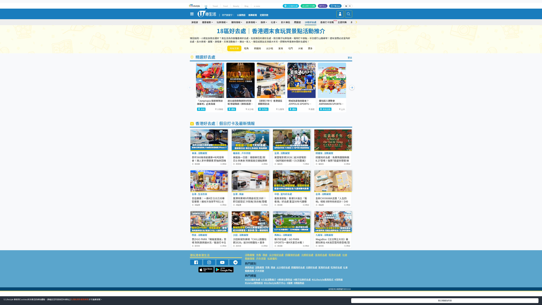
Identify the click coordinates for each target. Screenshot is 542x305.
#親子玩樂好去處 (302, 279)
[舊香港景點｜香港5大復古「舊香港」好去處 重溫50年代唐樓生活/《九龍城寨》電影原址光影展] (291, 180)
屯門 (290, 48)
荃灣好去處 (321, 255)
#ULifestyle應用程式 (322, 279)
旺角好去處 (335, 255)
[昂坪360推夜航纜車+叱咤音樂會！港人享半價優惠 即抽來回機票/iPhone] (209, 140)
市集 (258, 255)
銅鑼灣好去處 (292, 255)
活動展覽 (249, 255)
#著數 (290, 283)
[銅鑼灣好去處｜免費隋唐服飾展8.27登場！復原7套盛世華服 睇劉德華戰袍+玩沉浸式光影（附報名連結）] (333, 140)
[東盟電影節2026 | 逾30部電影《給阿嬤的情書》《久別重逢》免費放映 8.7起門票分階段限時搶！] (291, 140)
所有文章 (234, 48)
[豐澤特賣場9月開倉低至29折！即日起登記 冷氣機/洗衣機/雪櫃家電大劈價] (250, 180)
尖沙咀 (269, 48)
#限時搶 (339, 279)
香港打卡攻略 (327, 22)
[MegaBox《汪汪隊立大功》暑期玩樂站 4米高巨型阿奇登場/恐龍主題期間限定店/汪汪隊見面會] (333, 221)
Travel (215, 6)
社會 (344, 255)
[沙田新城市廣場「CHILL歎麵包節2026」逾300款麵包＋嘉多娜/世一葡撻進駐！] (250, 221)
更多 (310, 48)
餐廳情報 (249, 258)
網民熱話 (249, 267)
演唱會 (194, 22)
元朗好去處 (307, 255)
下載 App (336, 6)
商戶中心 (322, 6)
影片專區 (285, 22)
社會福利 (272, 258)
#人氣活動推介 (268, 279)
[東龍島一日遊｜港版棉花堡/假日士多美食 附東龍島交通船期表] (250, 140)
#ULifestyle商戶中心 (275, 283)
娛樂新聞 (252, 15)
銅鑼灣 (257, 48)
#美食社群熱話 (284, 279)
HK (206, 6)
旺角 (246, 48)
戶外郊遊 (261, 258)
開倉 (265, 255)
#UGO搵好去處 (252, 279)
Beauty (236, 6)
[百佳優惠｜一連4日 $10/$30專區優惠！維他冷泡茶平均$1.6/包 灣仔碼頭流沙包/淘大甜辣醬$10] (209, 180)
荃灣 (280, 48)
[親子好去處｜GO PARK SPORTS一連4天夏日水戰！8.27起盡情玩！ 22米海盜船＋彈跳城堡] (291, 221)
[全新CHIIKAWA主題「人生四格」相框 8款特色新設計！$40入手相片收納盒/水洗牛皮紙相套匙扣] (333, 180)
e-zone (257, 6)
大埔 (300, 48)
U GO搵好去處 (292, 6)
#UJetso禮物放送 (254, 283)
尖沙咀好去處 (276, 255)
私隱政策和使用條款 (80, 299)
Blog (246, 6)
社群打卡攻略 (310, 6)
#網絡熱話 (299, 283)
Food (225, 6)
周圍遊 (297, 22)
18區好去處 (310, 22)
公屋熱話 (241, 15)
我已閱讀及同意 (445, 300)
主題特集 (342, 22)
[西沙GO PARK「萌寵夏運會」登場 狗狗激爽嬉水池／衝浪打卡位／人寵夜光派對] (209, 221)
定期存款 (264, 15)
